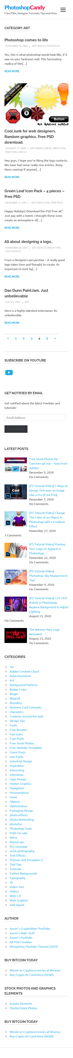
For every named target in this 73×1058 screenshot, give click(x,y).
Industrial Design (21, 761)
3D (11, 667)
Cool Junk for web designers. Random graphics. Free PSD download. (30, 137)
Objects (15, 801)
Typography (17, 878)
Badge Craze (43, 148)
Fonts (13, 725)
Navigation (17, 788)
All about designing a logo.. (28, 241)
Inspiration (17, 765)
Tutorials (15, 869)
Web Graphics (19, 900)
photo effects (19, 815)
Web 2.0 (22, 151)
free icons (59, 148)
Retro (13, 837)
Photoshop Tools (21, 828)
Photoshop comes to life (26, 40)
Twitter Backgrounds (23, 873)
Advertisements (20, 676)
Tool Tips (16, 864)
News (13, 797)
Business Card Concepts (25, 707)
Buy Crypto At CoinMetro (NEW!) (32, 974)
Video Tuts (17, 887)
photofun (53, 45)
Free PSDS (11, 151)
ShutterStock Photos (23, 1008)
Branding (16, 703)
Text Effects (18, 855)
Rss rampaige (19, 846)
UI (11, 882)
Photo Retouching (22, 819)
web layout (17, 905)
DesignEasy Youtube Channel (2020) (34, 946)
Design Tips (53, 247)
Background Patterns (24, 685)
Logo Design (13, 251)
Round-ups (17, 842)
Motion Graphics (20, 783)
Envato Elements (21, 1003)
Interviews (17, 774)
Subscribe (16, 429)
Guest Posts (18, 752)
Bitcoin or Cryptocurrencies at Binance (35, 970)
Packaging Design (21, 810)
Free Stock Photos (22, 743)
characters (16, 712)
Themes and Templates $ (26, 860)
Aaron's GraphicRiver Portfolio (30, 928)
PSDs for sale (18, 833)
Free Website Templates (26, 747)
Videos (14, 891)
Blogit (41, 45)
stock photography (22, 851)
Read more (11, 71)
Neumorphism (19, 792)
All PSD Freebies (21, 942)
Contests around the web (26, 716)
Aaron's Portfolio (21, 937)
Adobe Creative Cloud (24, 671)
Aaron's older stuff (22, 933)
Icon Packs (16, 756)
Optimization (18, 806)
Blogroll (15, 698)
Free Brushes (18, 729)
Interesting (17, 770)
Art (34, 45)
